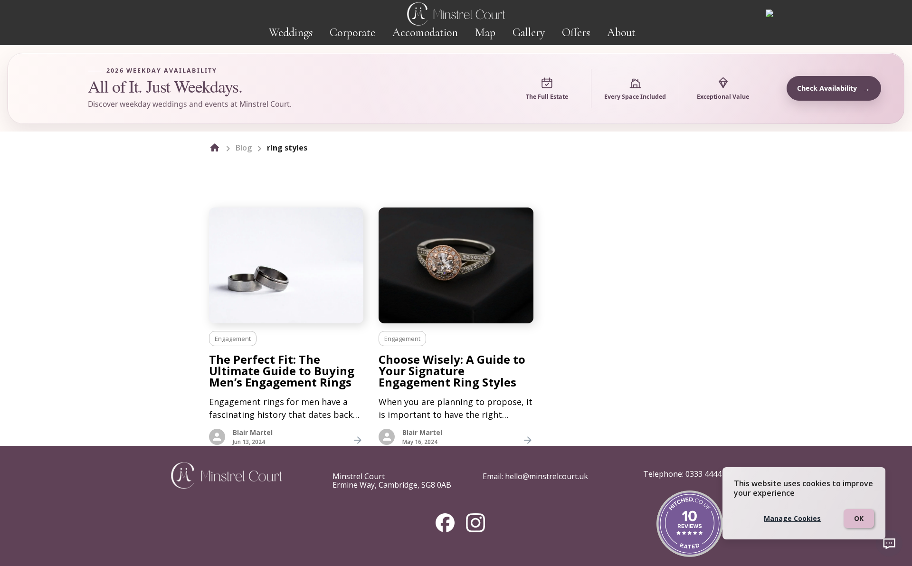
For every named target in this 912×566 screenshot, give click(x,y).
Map (485, 32)
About (621, 32)
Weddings (291, 32)
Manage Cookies (792, 518)
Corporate (352, 32)
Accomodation (425, 32)
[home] (214, 147)
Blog (244, 147)
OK (859, 518)
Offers (576, 32)
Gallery (529, 32)
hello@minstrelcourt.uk (546, 476)
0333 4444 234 (710, 474)
